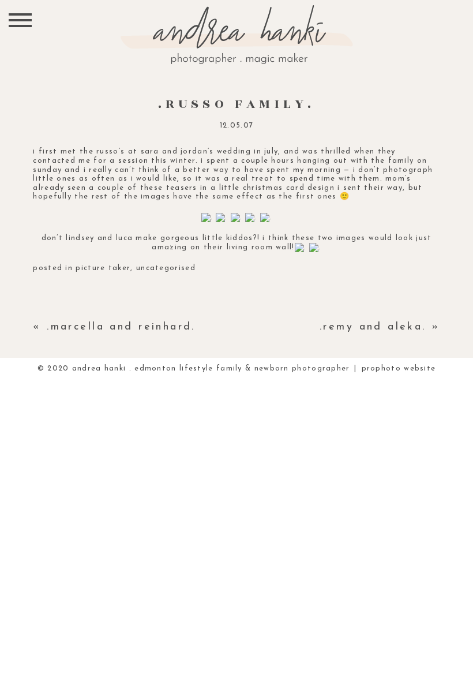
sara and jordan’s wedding (196, 151)
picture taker (103, 268)
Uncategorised (166, 268)
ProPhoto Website (399, 368)
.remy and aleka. (373, 327)
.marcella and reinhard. (121, 327)
